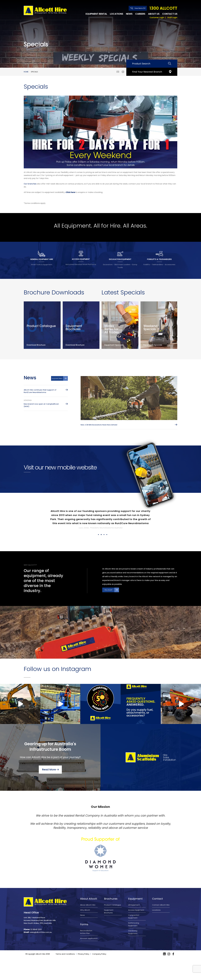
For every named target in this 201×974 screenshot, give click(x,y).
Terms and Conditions (65, 954)
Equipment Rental (96, 13)
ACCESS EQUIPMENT (81, 259)
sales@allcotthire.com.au (41, 932)
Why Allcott (85, 910)
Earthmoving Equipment (133, 924)
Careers (140, 13)
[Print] (123, 71)
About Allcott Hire (87, 905)
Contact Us (169, 13)
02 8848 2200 (36, 929)
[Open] (20, 704)
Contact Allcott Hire (160, 905)
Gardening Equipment (132, 932)
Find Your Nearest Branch (147, 71)
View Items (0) (139, 8)
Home (26, 72)
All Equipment (134, 905)
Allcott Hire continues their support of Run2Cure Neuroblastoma (40, 391)
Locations (116, 13)
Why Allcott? (108, 590)
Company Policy (99, 954)
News (129, 13)
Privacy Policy (83, 954)
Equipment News (57, 378)
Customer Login (157, 17)
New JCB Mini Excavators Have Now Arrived (99, 425)
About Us (153, 13)
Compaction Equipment (133, 916)
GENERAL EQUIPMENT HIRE (41, 259)
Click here (70, 192)
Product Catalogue (112, 905)
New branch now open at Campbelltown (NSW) (41, 405)
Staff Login (172, 17)
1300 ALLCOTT (163, 8)
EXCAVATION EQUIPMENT (120, 259)
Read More (49, 769)
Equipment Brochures (108, 911)
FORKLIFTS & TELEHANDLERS (159, 259)
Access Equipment (136, 910)
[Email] (118, 71)
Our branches (30, 183)
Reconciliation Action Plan (86, 931)
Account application (89, 938)
